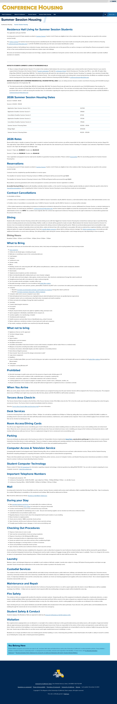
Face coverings (13, 250)
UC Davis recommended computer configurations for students (34, 290)
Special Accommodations (14, 188)
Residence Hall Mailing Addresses (37, 496)
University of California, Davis (43, 684)
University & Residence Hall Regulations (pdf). (58, 615)
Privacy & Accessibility (39, 687)
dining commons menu (89, 229)
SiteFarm (66, 694)
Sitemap (78, 687)
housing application (43, 71)
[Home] (32, 7)
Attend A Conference (20, 14)
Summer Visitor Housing (45, 14)
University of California (68, 687)
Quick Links (111, 14)
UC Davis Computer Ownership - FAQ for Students (31, 292)
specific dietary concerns (49, 229)
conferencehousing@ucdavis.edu (43, 208)
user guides (27, 506)
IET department (25, 467)
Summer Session (32, 14)
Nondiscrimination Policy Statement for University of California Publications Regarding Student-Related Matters (47, 653)
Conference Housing (6, 24)
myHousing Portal (61, 71)
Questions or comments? (25, 687)
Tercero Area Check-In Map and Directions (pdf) (25, 406)
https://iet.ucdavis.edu (25, 469)
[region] (58, 120)
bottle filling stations (94, 359)
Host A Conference (6, 14)
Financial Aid (73, 157)
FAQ (55, 14)
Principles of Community (53, 687)
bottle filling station (45, 283)
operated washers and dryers (20, 504)
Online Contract (14, 42)
